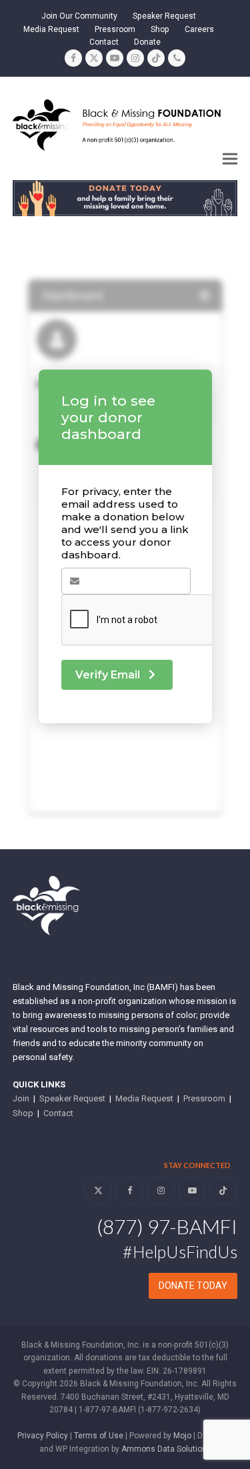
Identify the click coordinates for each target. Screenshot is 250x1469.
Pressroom (204, 1098)
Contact (58, 1113)
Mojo (182, 1435)
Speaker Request (72, 1098)
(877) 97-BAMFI (167, 1226)
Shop (23, 1113)
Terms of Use (98, 1435)
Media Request (144, 1098)
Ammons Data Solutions (166, 1449)
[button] (230, 159)
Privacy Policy (42, 1435)
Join (21, 1098)
